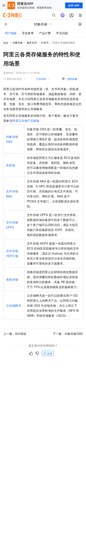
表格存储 (12, 279)
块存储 (10, 165)
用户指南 (10, 32)
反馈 (49, 353)
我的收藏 (72, 78)
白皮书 (44, 42)
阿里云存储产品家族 (25, 120)
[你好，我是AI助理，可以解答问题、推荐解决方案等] (62, 15)
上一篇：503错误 (14, 333)
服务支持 (32, 42)
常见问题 (62, 32)
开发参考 (28, 32)
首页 (5, 42)
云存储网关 (13, 305)
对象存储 (18, 42)
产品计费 (45, 32)
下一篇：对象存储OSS (68, 333)
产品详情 (41, 78)
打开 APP (73, 5)
